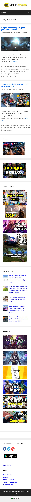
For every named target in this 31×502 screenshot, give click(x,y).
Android (5, 66)
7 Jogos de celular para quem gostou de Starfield (13, 29)
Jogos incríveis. (7, 71)
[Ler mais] (14, 61)
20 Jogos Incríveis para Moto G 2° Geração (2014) (15, 85)
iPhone (10, 66)
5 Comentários (7, 130)
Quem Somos (7, 475)
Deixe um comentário (9, 76)
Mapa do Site (7, 465)
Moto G (15, 127)
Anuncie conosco (8, 484)
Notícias (26, 69)
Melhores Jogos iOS (7, 74)
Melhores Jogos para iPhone (15, 69)
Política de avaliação (9, 479)
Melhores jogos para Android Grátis (19, 125)
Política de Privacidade (10, 482)
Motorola (27, 127)
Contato (5, 477)
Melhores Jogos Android (20, 71)
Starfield (16, 74)
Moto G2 (21, 127)
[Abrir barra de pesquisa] (29, 12)
